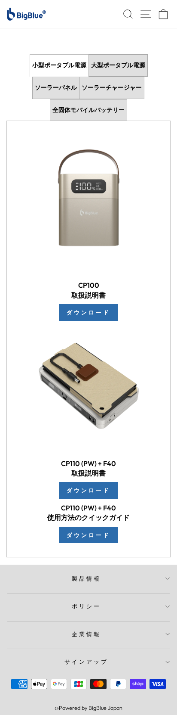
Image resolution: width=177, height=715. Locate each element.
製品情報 (86, 578)
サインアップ (86, 661)
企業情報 (86, 634)
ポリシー (86, 606)
